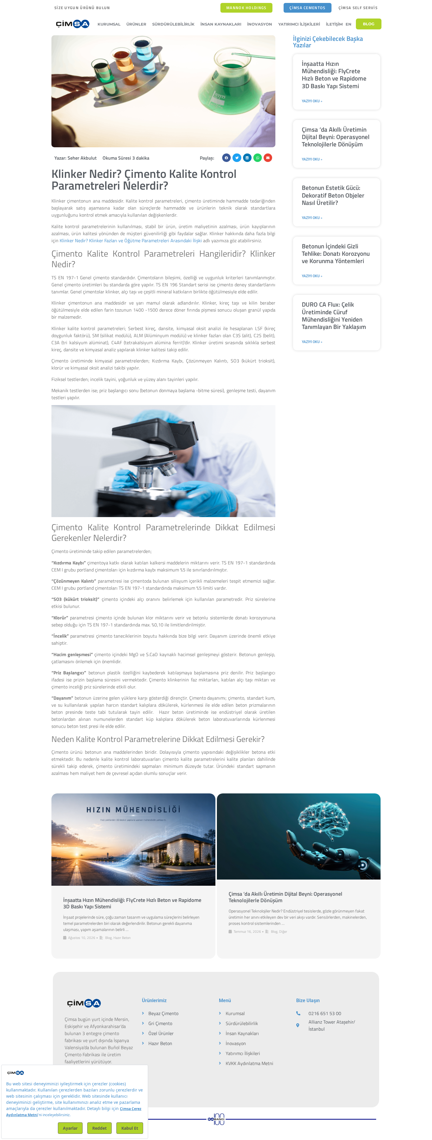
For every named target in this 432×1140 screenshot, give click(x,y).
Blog (108, 937)
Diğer (283, 931)
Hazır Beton (121, 937)
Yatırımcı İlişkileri (299, 24)
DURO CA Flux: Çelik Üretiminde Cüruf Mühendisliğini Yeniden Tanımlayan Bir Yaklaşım (334, 315)
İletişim (334, 24)
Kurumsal (109, 24)
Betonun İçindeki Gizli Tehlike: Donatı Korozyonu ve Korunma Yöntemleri (336, 253)
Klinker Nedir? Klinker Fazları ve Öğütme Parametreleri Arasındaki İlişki (131, 240)
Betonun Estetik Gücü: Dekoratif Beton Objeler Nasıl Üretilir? (333, 195)
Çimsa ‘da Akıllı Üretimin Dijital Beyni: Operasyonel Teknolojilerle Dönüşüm (335, 137)
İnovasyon (259, 24)
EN (348, 24)
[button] (226, 157)
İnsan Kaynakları (220, 24)
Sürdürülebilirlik (173, 24)
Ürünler (136, 24)
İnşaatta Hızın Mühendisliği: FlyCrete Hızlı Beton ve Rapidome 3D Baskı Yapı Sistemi (334, 75)
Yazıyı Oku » (312, 101)
